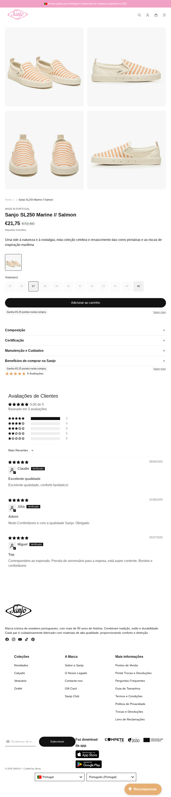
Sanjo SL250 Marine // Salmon (36, 199)
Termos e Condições (128, 696)
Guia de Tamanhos (127, 688)
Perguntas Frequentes (130, 680)
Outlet (18, 688)
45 (128, 288)
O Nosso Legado (76, 673)
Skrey (38, 768)
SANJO (17, 768)
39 (58, 288)
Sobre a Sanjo (74, 665)
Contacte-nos (74, 680)
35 (12, 288)
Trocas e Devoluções (129, 711)
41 (82, 288)
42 (93, 288)
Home (8, 199)
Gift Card (71, 688)
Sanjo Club (72, 696)
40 (70, 288)
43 (105, 288)
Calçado (19, 673)
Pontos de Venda (126, 665)
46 (138, 286)
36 (23, 288)
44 (117, 288)
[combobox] (59, 777)
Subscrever (57, 741)
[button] (139, 15)
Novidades (21, 665)
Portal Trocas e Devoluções (133, 673)
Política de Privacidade (130, 704)
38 (47, 288)
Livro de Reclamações (130, 719)
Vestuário (20, 680)
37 (33, 286)
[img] (18, 462)
